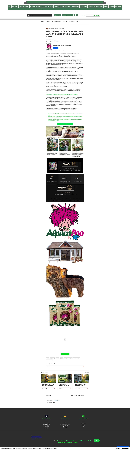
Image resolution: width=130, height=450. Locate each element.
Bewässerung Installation (78, 440)
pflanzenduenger (76, 358)
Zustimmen (125, 448)
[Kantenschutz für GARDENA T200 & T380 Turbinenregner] (65, 378)
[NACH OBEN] (97, 440)
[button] (95, 9)
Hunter (76, 442)
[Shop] (82, 15)
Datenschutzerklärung (53, 448)
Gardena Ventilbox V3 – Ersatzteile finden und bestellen (80, 385)
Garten (57, 358)
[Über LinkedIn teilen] (51, 363)
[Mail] (77, 15)
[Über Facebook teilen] (46, 363)
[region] (65, 2)
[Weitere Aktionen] (83, 28)
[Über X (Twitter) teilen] (49, 363)
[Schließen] (128, 448)
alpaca (61, 358)
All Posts (42, 21)
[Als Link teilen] (54, 363)
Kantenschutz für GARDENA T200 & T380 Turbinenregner (64, 385)
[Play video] (65, 339)
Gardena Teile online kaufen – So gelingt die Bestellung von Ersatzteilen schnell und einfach (48, 385)
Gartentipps (65, 21)
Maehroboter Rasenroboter (56, 21)
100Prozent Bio (49, 360)
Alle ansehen (87, 372)
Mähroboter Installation (63, 440)
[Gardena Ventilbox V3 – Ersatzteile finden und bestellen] (81, 378)
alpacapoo (70, 358)
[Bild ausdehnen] (65, 132)
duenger (65, 358)
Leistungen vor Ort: (50, 440)
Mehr (77, 21)
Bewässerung (71, 21)
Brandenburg (52, 358)
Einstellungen (118, 448)
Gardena (47, 21)
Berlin (48, 358)
